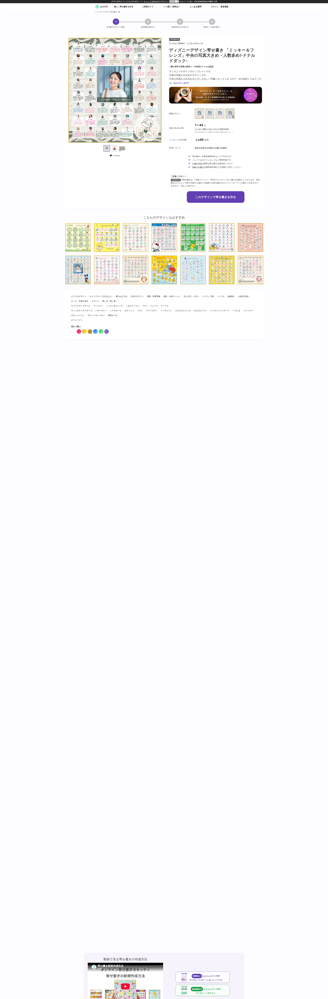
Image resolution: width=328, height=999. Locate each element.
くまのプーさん (132, 305)
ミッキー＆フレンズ (195, 43)
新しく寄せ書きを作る (123, 6)
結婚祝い (231, 296)
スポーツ (95, 301)
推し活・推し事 (109, 301)
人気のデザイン (137, 296)
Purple (106, 331)
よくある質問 (195, 6)
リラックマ (248, 310)
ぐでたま (236, 310)
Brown (90, 331)
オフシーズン (77, 320)
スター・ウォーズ (150, 305)
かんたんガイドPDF (205, 978)
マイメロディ (152, 310)
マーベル (164, 305)
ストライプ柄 (208, 296)
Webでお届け (198, 167)
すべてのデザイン (78, 296)
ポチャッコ (129, 310)
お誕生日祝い (244, 296)
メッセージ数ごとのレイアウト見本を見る (212, 129)
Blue (95, 331)
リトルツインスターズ (219, 310)
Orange (84, 331)
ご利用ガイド (147, 6)
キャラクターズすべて (80, 305)
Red (79, 331)
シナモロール (115, 310)
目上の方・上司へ (191, 296)
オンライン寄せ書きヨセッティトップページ (102, 6)
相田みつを (113, 315)
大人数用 (184, 82)
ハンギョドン (166, 310)
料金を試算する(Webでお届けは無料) (211, 147)
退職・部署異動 (153, 296)
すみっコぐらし (78, 315)
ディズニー (98, 305)
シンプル (220, 296)
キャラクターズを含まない (101, 296)
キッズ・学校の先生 (79, 301)
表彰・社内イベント (172, 296)
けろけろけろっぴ (183, 310)
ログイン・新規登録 (219, 6)
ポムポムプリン (200, 310)
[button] (107, 148)
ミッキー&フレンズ (114, 305)
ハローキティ (101, 310)
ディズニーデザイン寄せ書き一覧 (108, 12)
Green (101, 331)
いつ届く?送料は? (172, 6)
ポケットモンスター (96, 315)
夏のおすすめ (121, 296)
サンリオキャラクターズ (81, 310)
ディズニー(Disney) (177, 43)
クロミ (140, 310)
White (73, 331)
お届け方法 (197, 163)
